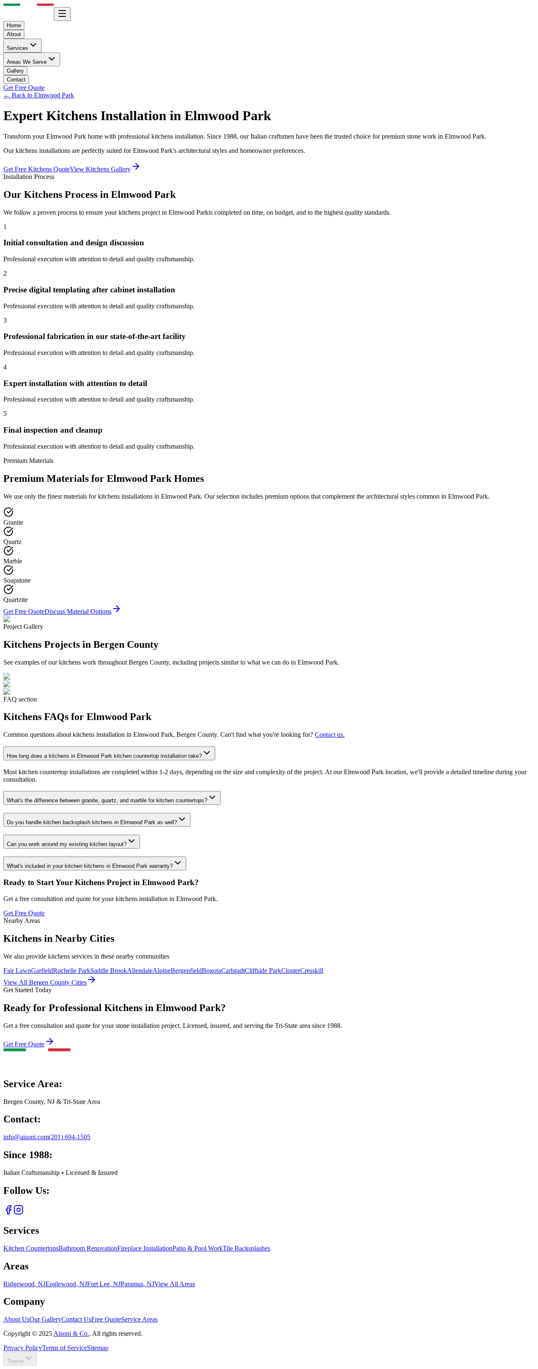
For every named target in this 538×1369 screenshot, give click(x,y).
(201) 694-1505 (69, 1136)
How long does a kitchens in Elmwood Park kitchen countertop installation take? (104, 756)
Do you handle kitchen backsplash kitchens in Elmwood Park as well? (92, 822)
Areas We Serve (27, 62)
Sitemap (97, 1347)
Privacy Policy (22, 1347)
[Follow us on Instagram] (18, 1212)
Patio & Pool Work (197, 1248)
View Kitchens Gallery (100, 169)
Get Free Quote (24, 87)
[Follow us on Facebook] (8, 1212)
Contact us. (330, 734)
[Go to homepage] (37, 1065)
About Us (16, 1319)
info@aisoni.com (26, 1136)
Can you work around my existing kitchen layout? (67, 844)
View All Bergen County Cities (45, 982)
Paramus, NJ (137, 1284)
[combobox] (20, 1359)
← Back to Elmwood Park (38, 95)
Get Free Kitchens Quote (36, 169)
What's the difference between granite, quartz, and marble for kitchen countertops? (107, 800)
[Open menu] (62, 14)
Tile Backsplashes (246, 1248)
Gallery (15, 71)
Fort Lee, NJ (104, 1284)
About (14, 34)
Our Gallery (45, 1319)
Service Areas (139, 1319)
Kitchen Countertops (30, 1248)
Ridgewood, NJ (24, 1284)
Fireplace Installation (144, 1248)
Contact (16, 79)
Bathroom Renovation (87, 1248)
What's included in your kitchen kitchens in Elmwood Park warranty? (90, 866)
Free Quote (106, 1319)
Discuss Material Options (78, 611)
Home (14, 25)
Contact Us (76, 1319)
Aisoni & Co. (71, 1333)
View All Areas (174, 1284)
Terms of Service (64, 1347)
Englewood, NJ (66, 1284)
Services (17, 48)
